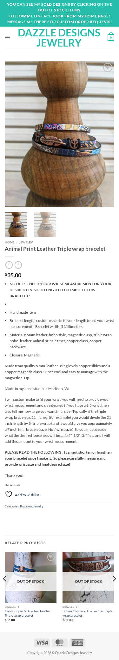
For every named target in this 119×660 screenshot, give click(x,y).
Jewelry (26, 242)
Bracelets (26, 506)
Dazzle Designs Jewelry (59, 38)
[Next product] (9, 265)
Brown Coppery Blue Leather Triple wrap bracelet (87, 613)
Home (10, 242)
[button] (7, 37)
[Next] (104, 134)
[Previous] (15, 134)
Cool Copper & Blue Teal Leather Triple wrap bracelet (28, 613)
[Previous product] (18, 265)
